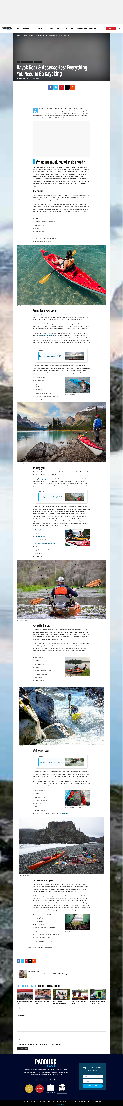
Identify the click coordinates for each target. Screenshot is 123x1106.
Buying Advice (30, 35)
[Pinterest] (61, 87)
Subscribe (111, 28)
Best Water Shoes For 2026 (42, 1002)
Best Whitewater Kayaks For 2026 (50, 762)
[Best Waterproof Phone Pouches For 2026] (98, 994)
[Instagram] (41, 1079)
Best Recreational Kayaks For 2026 (50, 356)
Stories (72, 28)
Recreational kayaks (40, 315)
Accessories (24, 62)
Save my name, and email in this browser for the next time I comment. (40, 1044)
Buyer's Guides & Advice (26, 28)
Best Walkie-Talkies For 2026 (24, 1002)
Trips (66, 28)
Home (18, 35)
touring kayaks (43, 479)
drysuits (81, 521)
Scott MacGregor (24, 78)
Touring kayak (39, 530)
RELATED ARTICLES (26, 985)
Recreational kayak (47, 335)
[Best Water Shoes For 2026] (43, 994)
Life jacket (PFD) (40, 537)
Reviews (40, 28)
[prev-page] (18, 1008)
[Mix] (72, 87)
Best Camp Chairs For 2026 (79, 1002)
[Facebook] (50, 87)
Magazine (92, 28)
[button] (119, 28)
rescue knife (63, 813)
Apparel (37, 999)
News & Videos (50, 28)
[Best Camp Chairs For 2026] (80, 994)
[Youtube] (54, 1079)
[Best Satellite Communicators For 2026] (61, 994)
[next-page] (20, 1008)
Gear (18, 62)
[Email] (67, 87)
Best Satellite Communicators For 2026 (60, 1003)
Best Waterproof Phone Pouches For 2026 (97, 1002)
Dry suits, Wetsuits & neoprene (45, 543)
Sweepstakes (82, 28)
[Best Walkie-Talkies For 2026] (25, 994)
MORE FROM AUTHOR (49, 985)
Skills (59, 28)
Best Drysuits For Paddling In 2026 (50, 497)
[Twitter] (55, 87)
